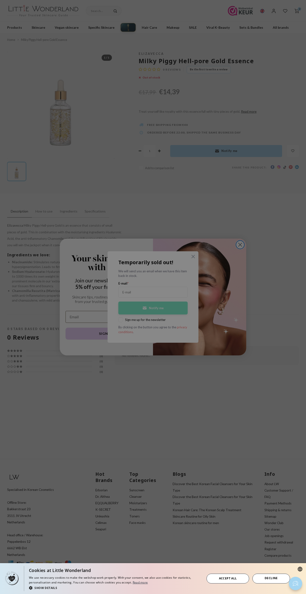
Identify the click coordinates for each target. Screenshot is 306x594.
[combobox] (300, 569)
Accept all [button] (228, 578)
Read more (140, 582)
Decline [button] (271, 578)
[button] (114, 587)
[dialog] (153, 578)
